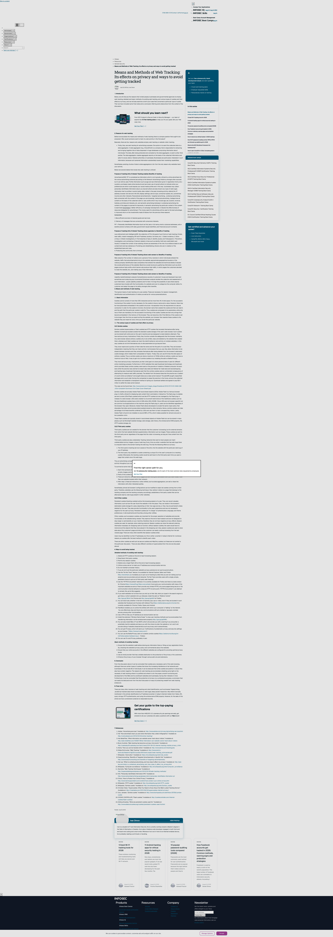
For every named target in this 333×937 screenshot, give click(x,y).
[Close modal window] (134, 463)
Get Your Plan (149, 474)
